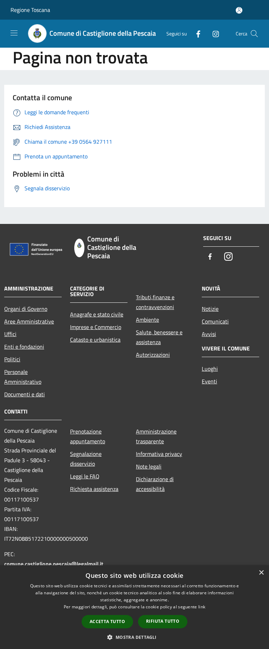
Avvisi (209, 334)
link (201, 607)
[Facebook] (195, 33)
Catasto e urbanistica (95, 339)
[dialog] (134, 607)
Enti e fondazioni (24, 346)
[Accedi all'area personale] (239, 10)
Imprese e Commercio (95, 327)
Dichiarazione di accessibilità (155, 484)
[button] (134, 637)
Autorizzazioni (153, 354)
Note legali (148, 466)
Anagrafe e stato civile (96, 314)
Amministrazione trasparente (156, 436)
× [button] (261, 572)
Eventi (209, 381)
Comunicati (215, 321)
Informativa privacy (159, 454)
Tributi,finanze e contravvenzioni (155, 302)
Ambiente (147, 319)
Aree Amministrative (29, 321)
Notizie (210, 309)
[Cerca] (254, 33)
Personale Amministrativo (22, 377)
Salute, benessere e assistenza (159, 337)
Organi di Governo (25, 309)
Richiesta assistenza (94, 489)
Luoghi (210, 368)
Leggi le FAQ (84, 476)
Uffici (10, 334)
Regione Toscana (30, 10)
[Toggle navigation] (14, 33)
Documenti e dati (24, 394)
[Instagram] (213, 33)
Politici (12, 359)
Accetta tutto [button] (107, 621)
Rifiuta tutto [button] (162, 621)
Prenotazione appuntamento (87, 436)
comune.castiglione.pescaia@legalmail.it (53, 564)
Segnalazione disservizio (86, 459)
